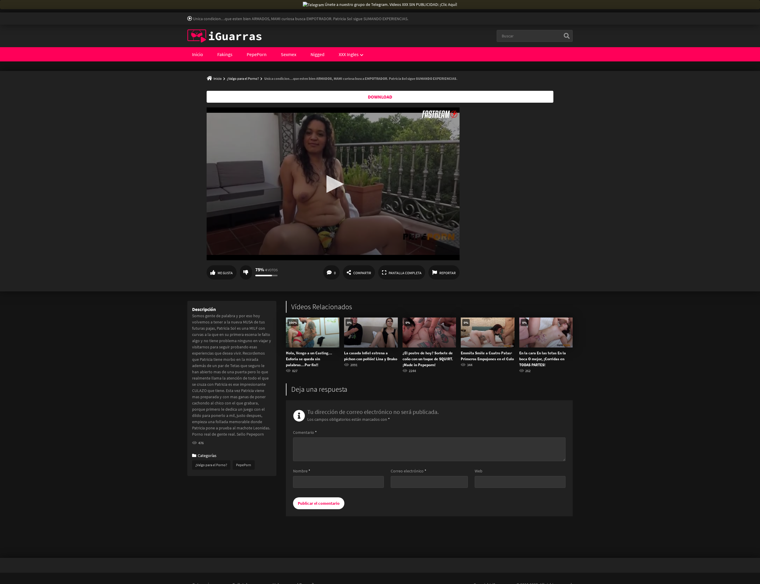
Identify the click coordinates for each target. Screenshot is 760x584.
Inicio (197, 54)
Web (478, 471)
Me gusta (225, 273)
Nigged (317, 54)
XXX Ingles (349, 54)
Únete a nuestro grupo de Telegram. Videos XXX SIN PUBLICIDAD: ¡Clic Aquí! (391, 4)
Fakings (224, 54)
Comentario (305, 432)
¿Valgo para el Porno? (243, 78)
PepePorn (257, 54)
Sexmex (288, 54)
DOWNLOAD (380, 97)
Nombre (301, 471)
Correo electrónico (408, 471)
